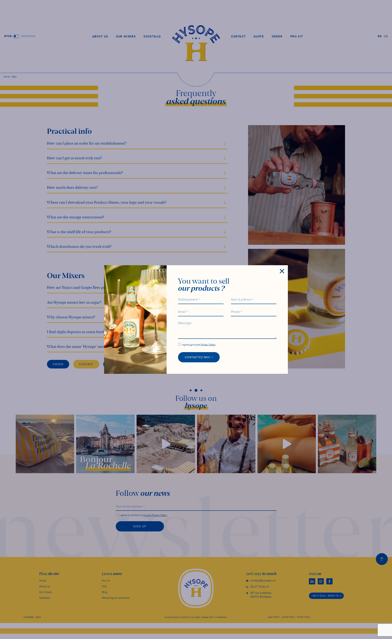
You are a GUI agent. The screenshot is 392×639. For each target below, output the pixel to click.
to (190, 344)
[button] (282, 271)
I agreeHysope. (199, 344)
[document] (196, 319)
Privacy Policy (207, 344)
